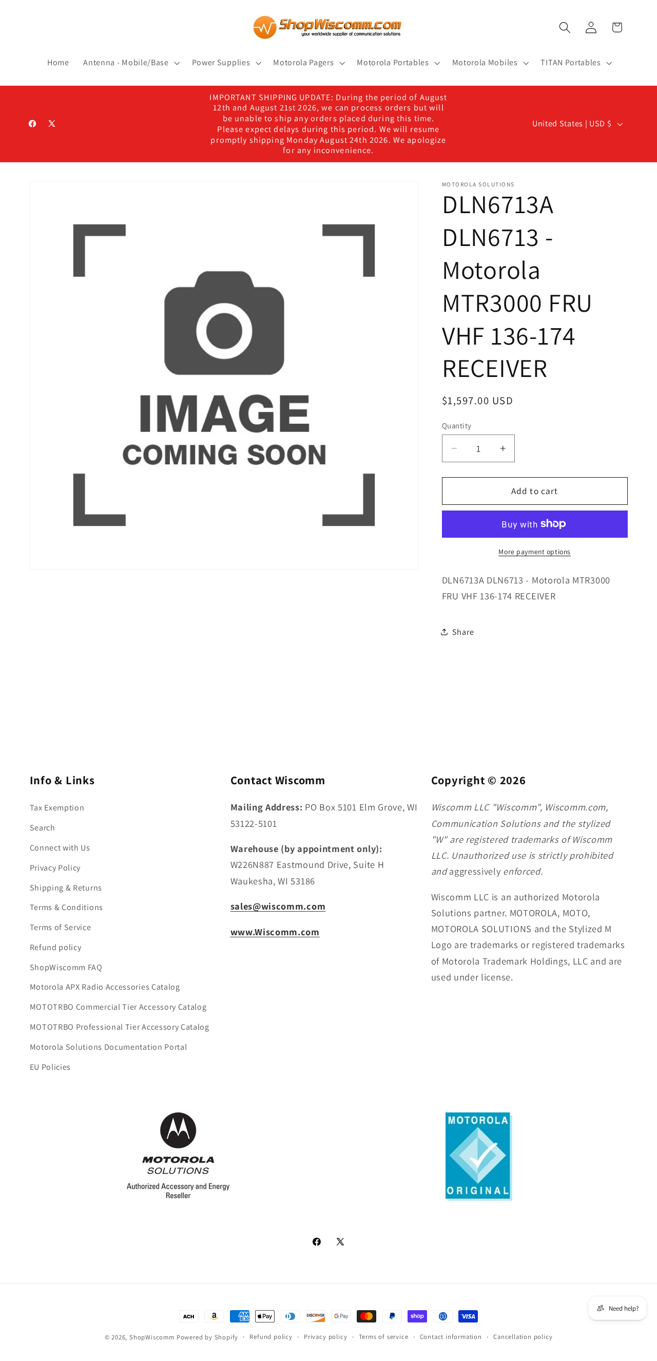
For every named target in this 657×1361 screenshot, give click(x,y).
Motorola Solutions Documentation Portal (108, 1047)
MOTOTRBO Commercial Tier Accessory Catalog (118, 1006)
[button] (130, 62)
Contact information (451, 1336)
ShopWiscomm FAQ (66, 967)
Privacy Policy (55, 867)
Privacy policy (325, 1336)
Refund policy (56, 947)
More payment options (534, 551)
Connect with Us (60, 847)
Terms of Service (60, 927)
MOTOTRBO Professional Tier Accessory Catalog (119, 1027)
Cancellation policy (522, 1336)
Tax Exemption (57, 807)
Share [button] (463, 632)
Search (42, 827)
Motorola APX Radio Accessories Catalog (105, 986)
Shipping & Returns (66, 887)
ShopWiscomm (152, 1337)
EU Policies (50, 1067)
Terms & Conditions (66, 907)
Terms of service (384, 1336)
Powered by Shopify (208, 1337)
